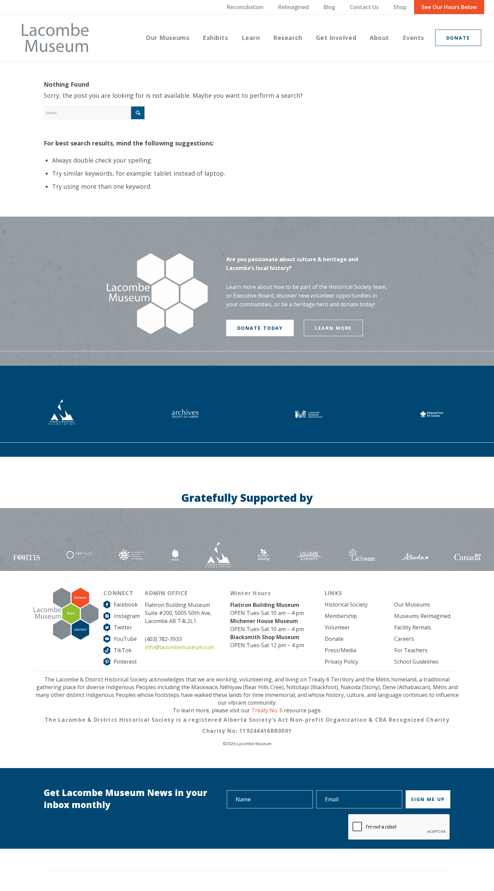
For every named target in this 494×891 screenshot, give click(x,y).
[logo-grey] (55, 37)
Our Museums (412, 604)
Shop (400, 7)
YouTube (125, 638)
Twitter (123, 627)
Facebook (126, 604)
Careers (404, 638)
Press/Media (340, 650)
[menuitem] (167, 37)
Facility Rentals (412, 627)
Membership (341, 616)
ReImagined (293, 7)
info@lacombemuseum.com (179, 647)
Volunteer (337, 627)
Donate (334, 638)
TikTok (123, 650)
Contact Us (364, 7)
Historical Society (346, 604)
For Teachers (410, 650)
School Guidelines (416, 661)
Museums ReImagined (422, 616)
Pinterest (125, 661)
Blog (329, 7)
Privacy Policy (341, 661)
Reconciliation (245, 7)
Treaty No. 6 (267, 710)
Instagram (127, 616)
